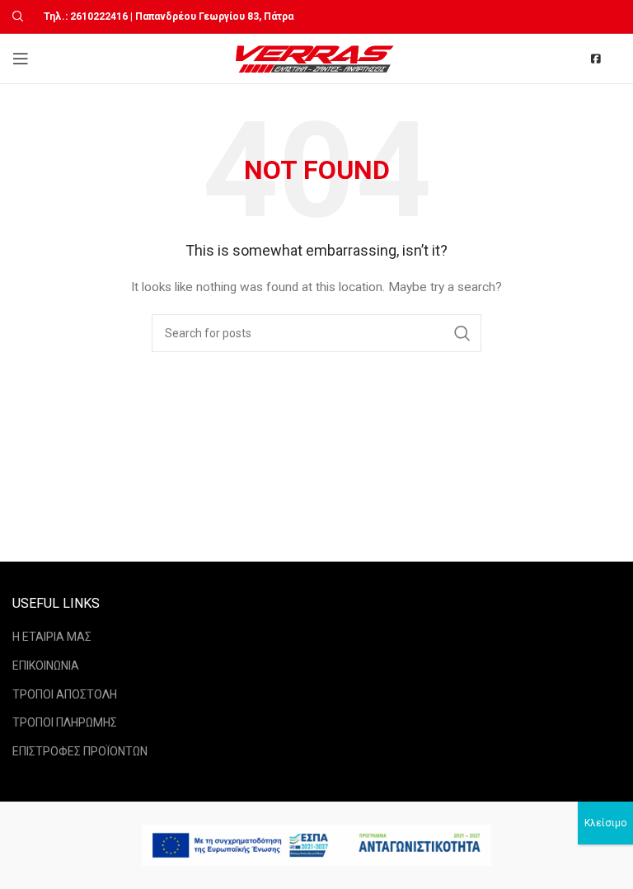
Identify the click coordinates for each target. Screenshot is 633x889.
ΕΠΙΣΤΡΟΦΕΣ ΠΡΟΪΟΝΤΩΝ (80, 751)
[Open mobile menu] (20, 58)
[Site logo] (316, 57)
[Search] (15, 16)
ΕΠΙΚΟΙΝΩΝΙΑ (45, 665)
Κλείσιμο (605, 823)
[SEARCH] (462, 333)
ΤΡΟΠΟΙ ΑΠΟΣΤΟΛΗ (64, 694)
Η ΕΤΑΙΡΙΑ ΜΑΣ (51, 636)
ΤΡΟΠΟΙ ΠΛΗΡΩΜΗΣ (64, 722)
